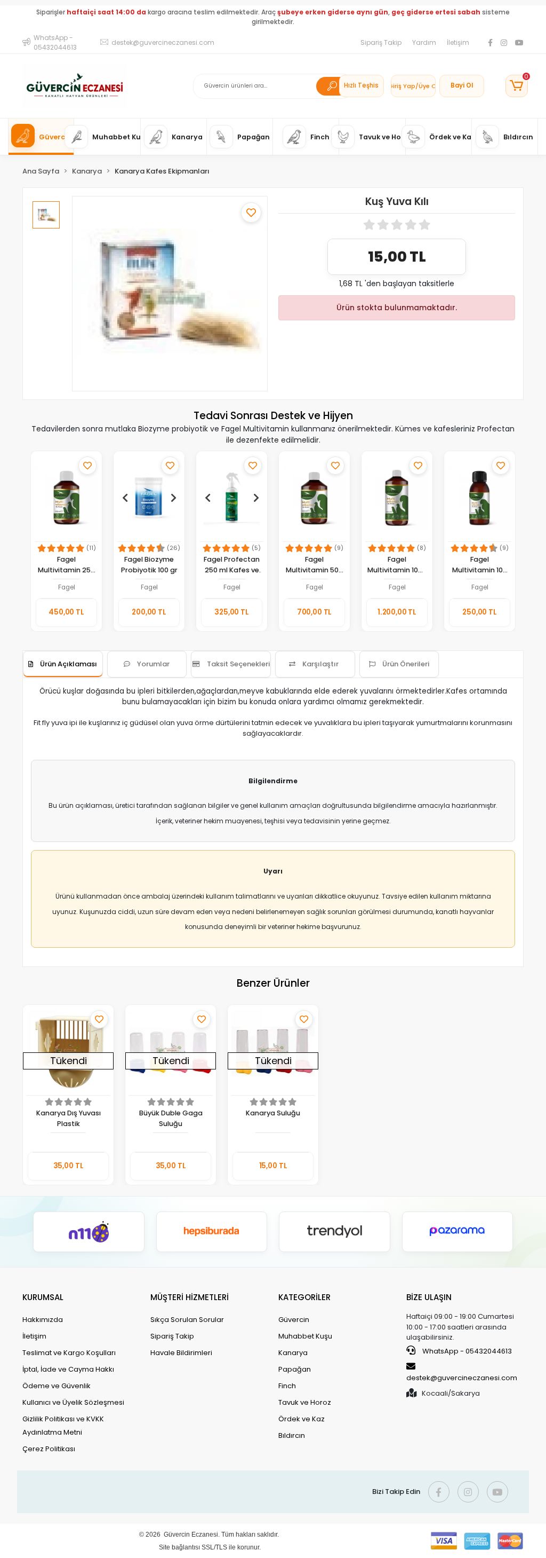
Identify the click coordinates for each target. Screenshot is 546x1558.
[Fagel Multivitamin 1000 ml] (397, 498)
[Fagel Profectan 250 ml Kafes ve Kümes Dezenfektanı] (231, 497)
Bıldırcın (291, 1435)
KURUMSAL (42, 1297)
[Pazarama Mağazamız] (457, 1231)
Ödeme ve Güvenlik (56, 1386)
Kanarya (293, 1353)
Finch (287, 1386)
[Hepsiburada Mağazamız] (211, 1231)
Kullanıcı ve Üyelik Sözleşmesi (73, 1402)
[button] (516, 86)
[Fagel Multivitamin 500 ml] (314, 498)
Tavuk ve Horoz (304, 1402)
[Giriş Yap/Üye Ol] (413, 86)
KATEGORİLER (304, 1297)
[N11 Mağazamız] (88, 1231)
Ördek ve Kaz (301, 1419)
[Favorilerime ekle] (251, 212)
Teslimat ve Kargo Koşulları (69, 1353)
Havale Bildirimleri (181, 1353)
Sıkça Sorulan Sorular (187, 1320)
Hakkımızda (42, 1320)
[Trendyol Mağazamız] (334, 1231)
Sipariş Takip (381, 42)
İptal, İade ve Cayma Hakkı (68, 1369)
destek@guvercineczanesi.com (461, 1378)
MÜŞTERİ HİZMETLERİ (189, 1297)
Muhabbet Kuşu (305, 1336)
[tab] (62, 664)
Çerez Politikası (48, 1449)
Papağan (294, 1369)
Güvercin (293, 1320)
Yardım (424, 42)
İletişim (458, 42)
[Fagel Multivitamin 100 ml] (479, 498)
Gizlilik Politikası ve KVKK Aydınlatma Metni (63, 1425)
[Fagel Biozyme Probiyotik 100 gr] (149, 497)
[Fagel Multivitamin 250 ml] (66, 498)
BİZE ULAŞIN (429, 1297)
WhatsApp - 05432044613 (466, 1351)
